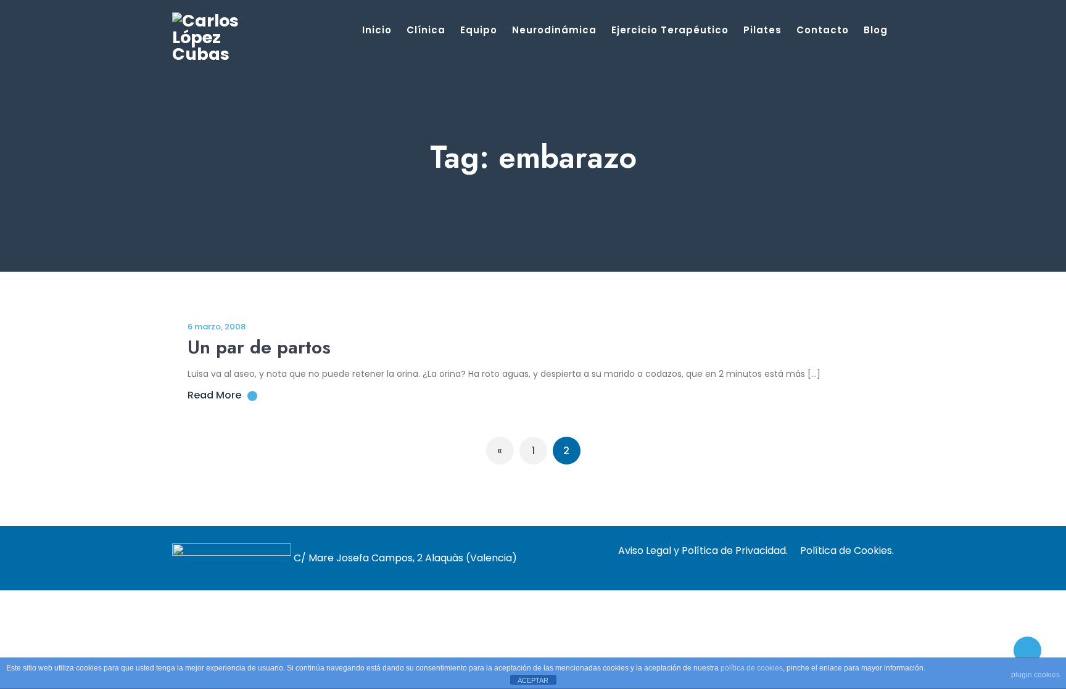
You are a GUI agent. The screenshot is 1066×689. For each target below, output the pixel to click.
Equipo (478, 29)
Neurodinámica (554, 29)
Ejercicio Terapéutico (670, 29)
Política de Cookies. (847, 550)
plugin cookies (1035, 674)
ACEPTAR (533, 680)
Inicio (377, 29)
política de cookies (752, 668)
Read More (214, 395)
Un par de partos (259, 347)
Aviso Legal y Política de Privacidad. (703, 550)
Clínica (426, 29)
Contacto (822, 29)
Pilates (762, 29)
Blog (876, 29)
